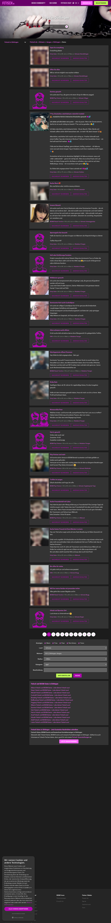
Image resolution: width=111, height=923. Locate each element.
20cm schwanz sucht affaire (59, 330)
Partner (84, 895)
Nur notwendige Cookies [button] (18, 913)
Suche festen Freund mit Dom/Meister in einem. (66, 529)
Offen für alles (55, 69)
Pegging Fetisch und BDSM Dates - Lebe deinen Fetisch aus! (51, 702)
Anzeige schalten (80, 58)
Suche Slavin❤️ (55, 183)
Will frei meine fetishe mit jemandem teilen (65, 588)
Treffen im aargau (56, 479)
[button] (18, 917)
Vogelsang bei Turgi (89, 486)
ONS (51, 336)
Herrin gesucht (55, 432)
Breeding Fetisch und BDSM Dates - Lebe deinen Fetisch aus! (51, 698)
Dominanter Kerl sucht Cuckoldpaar (62, 302)
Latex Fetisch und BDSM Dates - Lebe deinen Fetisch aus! (50, 722)
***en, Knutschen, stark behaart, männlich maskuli (67, 114)
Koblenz (81, 172)
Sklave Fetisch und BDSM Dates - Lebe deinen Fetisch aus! (50, 688)
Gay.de (84, 901)
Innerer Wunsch (55, 205)
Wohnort (39, 653)
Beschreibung (37, 670)
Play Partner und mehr (57, 454)
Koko (83, 907)
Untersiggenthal (90, 221)
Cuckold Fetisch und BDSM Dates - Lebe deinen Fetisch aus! (51, 695)
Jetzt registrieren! (69, 741)
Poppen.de (85, 898)
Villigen (86, 98)
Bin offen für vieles (56, 566)
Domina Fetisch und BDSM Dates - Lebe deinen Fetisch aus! (51, 707)
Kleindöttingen (84, 54)
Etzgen (82, 617)
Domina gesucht (55, 92)
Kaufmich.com (86, 904)
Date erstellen (64, 675)
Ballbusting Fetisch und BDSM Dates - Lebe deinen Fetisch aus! (52, 700)
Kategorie (39, 664)
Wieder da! (87, 3)
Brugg (77, 573)
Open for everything (57, 47)
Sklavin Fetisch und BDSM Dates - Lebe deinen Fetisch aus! (50, 705)
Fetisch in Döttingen (11, 42)
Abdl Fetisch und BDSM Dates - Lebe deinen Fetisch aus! (49, 720)
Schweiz (77, 54)
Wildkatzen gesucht (57, 278)
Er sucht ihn (60, 901)
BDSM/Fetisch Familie (56, 221)
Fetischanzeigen (61, 898)
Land (40, 648)
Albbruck (82, 518)
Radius (40, 659)
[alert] (18, 888)
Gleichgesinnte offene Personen (61, 352)
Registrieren (101, 3)
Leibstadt (82, 189)
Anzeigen (39, 643)
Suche (77, 675)
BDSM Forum (60, 895)
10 (89, 634)
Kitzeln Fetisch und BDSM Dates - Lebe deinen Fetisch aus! (50, 717)
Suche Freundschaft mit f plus (60, 501)
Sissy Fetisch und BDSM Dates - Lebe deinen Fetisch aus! (50, 690)
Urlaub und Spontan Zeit (58, 610)
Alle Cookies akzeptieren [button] (18, 909)
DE (76, 3)
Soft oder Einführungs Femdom (60, 255)
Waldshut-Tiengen (80, 244)
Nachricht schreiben (60, 58)
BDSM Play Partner (55, 98)
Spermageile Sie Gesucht (58, 232)
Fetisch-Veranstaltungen (80, 737)
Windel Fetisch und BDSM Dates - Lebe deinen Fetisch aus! (50, 693)
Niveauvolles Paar (56, 409)
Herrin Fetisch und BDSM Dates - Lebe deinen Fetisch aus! (50, 712)
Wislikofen (88, 468)
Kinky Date (53, 54)
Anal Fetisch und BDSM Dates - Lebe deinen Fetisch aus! (49, 715)
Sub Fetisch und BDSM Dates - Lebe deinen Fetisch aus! (49, 710)
